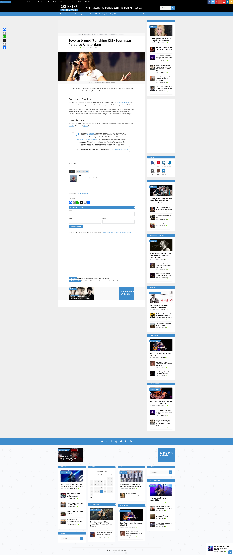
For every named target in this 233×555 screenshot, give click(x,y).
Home (79, 34)
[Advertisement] (101, 257)
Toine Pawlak (161, 502)
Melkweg (55, 2)
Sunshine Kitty (97, 278)
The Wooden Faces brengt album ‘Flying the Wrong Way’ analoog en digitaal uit (164, 315)
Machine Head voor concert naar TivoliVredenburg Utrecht (222, 548)
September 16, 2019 (119, 149)
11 (95, 485)
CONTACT (139, 8)
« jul (91, 497)
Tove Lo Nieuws (117, 281)
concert (23, 2)
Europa (86, 278)
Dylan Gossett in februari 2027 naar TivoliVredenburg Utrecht (164, 57)
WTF (96, 14)
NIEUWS (96, 8)
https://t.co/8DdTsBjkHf (87, 139)
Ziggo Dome (48, 2)
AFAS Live (79, 2)
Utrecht (68, 2)
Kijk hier (85, 126)
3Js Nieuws (72, 288)
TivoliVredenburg (31, 2)
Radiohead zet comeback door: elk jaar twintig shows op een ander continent (160, 255)
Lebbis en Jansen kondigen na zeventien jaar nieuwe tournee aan (104, 534)
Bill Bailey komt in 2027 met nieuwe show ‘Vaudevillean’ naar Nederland (101, 524)
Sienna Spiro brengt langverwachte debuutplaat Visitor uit (164, 363)
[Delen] (4, 48)
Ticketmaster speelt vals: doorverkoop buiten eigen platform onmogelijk (163, 275)
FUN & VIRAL (126, 8)
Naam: (70, 218)
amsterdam (15, 2)
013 (89, 2)
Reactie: (71, 210)
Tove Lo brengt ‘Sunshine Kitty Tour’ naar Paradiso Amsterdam (109, 34)
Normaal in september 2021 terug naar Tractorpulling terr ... (70, 459)
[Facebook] (4, 29)
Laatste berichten (83, 171)
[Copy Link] (4, 33)
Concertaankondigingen (102, 281)
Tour (103, 278)
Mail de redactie (83, 194)
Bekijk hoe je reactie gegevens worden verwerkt (117, 232)
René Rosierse (162, 319)
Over (72, 171)
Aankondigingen (87, 34)
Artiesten (142, 14)
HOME (87, 8)
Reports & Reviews (65, 14)
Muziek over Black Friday (163, 224)
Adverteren (134, 14)
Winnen (126, 14)
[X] (4, 40)
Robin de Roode (162, 309)
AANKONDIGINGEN (110, 8)
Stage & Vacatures (116, 14)
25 (95, 491)
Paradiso (40, 2)
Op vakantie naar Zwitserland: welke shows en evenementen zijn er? (74, 521)
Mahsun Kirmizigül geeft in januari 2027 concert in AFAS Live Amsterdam (164, 88)
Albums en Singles (155, 293)
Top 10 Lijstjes (103, 14)
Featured (152, 486)
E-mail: (104, 218)
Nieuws (110, 281)
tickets (62, 2)
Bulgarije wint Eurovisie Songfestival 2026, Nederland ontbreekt (73, 495)
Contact (123, 550)
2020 (85, 2)
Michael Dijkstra (221, 551)
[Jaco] (73, 182)
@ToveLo (90, 134)
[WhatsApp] (4, 37)
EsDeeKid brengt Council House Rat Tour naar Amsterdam (163, 78)
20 (101, 488)
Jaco (78, 48)
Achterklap (89, 14)
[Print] (4, 44)
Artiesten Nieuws (75, 294)
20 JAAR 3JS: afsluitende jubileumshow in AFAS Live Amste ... (81, 297)
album (73, 2)
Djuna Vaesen (161, 202)
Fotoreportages (78, 14)
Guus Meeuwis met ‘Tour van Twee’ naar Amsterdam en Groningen (164, 265)
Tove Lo (107, 278)
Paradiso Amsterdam (123, 102)
